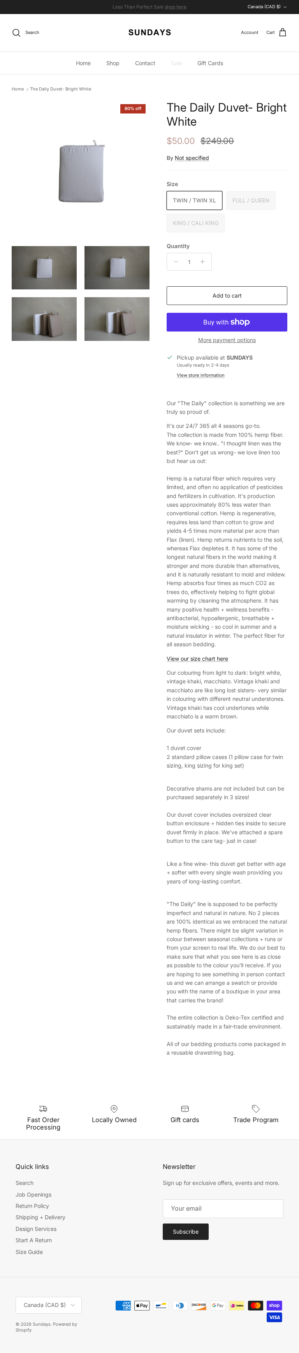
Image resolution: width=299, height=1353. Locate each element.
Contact (145, 63)
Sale (176, 63)
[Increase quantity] (204, 261)
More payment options (227, 340)
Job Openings (33, 1194)
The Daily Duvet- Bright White (60, 89)
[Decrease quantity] (174, 261)
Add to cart (227, 295)
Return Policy (32, 1205)
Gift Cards (210, 63)
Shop (113, 63)
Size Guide (29, 1251)
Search (24, 1182)
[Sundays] (149, 33)
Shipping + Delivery (40, 1217)
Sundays (42, 1324)
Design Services (36, 1228)
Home (83, 63)
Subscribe (186, 1231)
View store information (201, 375)
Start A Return (34, 1240)
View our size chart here (197, 658)
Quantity (178, 246)
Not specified (192, 157)
